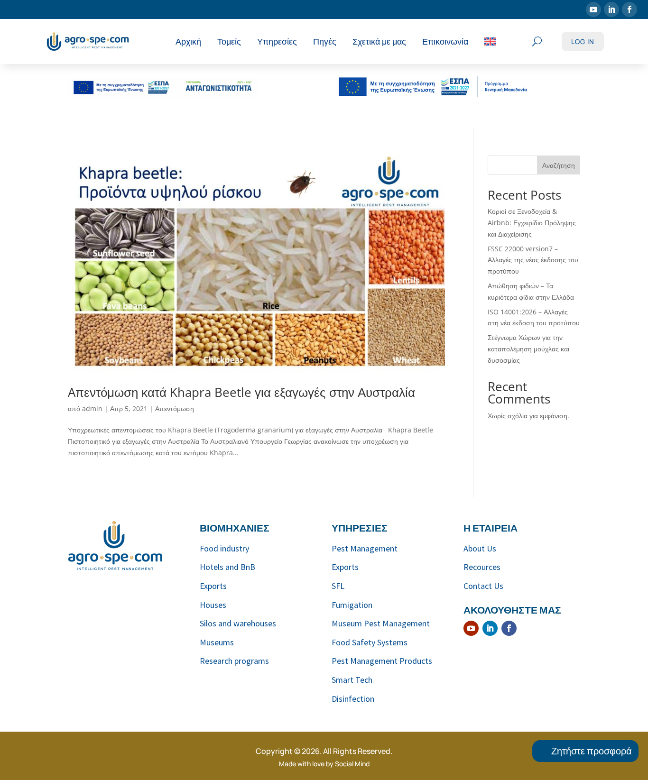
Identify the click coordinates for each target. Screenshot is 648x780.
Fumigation (352, 604)
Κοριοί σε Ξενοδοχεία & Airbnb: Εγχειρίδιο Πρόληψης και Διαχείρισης (532, 223)
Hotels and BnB (227, 566)
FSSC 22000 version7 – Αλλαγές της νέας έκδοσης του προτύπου (533, 260)
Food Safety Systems (369, 642)
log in (582, 41)
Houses (213, 604)
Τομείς (229, 41)
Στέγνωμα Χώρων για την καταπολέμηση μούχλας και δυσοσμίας (528, 349)
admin (92, 408)
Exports (213, 585)
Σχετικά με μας (379, 41)
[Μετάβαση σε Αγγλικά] (490, 41)
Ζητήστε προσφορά (591, 750)
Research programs (234, 660)
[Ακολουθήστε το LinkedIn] (611, 9)
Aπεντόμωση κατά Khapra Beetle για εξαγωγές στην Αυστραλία (241, 392)
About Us (479, 548)
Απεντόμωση (174, 408)
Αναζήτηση (558, 165)
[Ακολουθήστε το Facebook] (629, 9)
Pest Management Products (382, 660)
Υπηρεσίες (277, 41)
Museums (217, 642)
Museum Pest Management (381, 623)
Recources (481, 566)
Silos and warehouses (238, 623)
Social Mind (352, 763)
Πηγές (324, 41)
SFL (338, 585)
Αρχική (188, 41)
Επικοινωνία (445, 41)
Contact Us (483, 585)
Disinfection (353, 698)
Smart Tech (352, 679)
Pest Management (365, 548)
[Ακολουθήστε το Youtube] (593, 9)
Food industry (224, 548)
